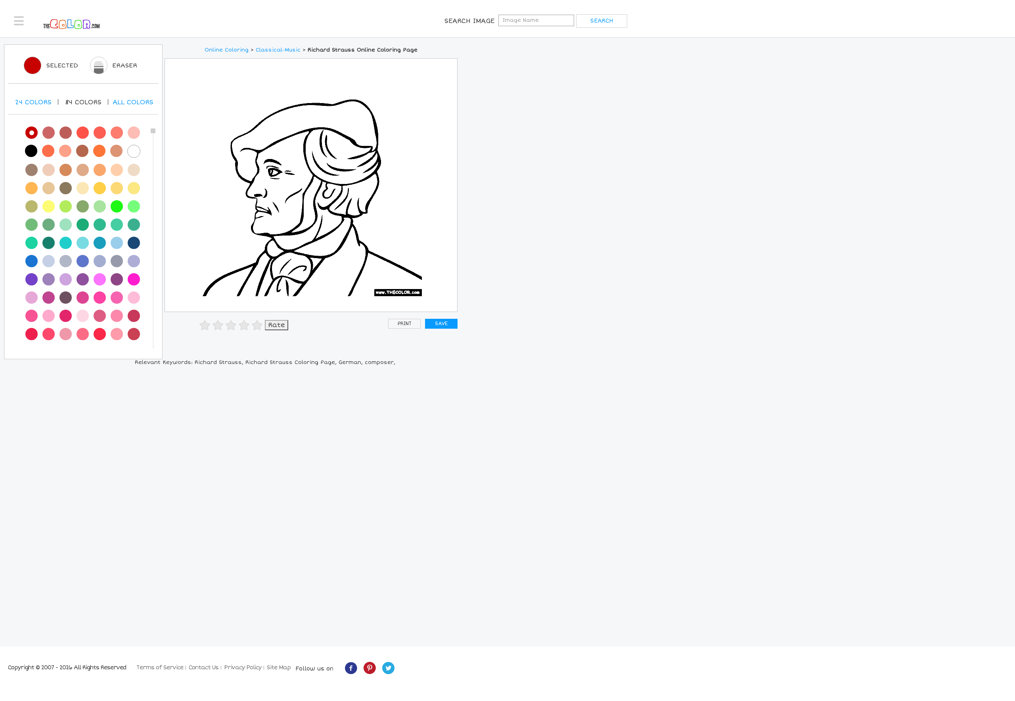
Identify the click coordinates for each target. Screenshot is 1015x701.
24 (33, 102)
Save (441, 324)
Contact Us (203, 667)
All (133, 102)
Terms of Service (159, 667)
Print (405, 324)
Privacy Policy (242, 667)
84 (83, 102)
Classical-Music (278, 50)
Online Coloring (227, 50)
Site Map (279, 667)
